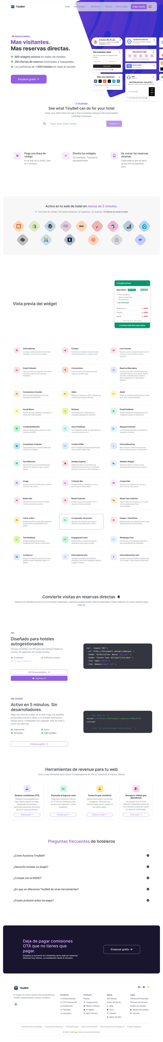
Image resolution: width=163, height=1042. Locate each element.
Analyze (113, 124)
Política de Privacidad (139, 998)
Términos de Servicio (138, 1002)
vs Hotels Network (68, 998)
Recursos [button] (95, 6)
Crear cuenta (139, 6)
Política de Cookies (138, 1006)
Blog (111, 1006)
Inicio (67, 6)
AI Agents (90, 1009)
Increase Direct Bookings (54, 1027)
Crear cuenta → (16, 1037)
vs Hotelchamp (66, 1006)
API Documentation (38, 672)
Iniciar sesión (122, 6)
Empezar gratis (120, 949)
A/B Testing (111, 998)
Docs (111, 1009)
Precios (108, 6)
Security (136, 1013)
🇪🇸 (150, 6)
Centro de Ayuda (114, 1002)
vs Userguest (65, 1013)
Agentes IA (40, 678)
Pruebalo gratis (62, 815)
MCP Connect (92, 1013)
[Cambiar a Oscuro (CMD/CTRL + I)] (148, 987)
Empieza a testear (98, 815)
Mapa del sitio (115, 1017)
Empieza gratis (27, 79)
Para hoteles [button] (79, 6)
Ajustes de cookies (140, 1009)
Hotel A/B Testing (72, 1027)
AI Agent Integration (134, 1027)
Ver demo (38, 1037)
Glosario (112, 1013)
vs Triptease (65, 1009)
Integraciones (92, 1002)
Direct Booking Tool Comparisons (112, 1027)
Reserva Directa (92, 1006)
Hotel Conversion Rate (89, 1027)
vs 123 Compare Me (68, 1002)
